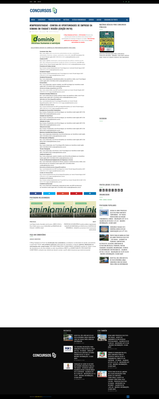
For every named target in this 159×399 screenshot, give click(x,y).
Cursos (91, 20)
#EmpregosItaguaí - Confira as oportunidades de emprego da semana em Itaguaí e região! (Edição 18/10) (85, 210)
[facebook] (123, 2)
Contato (39, 1)
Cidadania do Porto (111, 20)
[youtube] (129, 2)
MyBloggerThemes (47, 396)
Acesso (99, 20)
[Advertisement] (95, 10)
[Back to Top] (128, 396)
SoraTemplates (38, 396)
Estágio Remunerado (79, 20)
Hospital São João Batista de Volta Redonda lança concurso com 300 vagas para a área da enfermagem (119, 261)
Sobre (35, 1)
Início (31, 1)
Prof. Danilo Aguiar (105, 200)
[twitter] (126, 2)
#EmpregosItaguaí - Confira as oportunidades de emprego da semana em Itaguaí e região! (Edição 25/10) (62, 210)
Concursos (41, 20)
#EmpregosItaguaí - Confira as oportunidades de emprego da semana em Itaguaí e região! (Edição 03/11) (40, 210)
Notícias (66, 20)
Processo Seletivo (54, 20)
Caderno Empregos (53, 32)
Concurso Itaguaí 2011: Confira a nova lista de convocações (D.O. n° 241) (118, 229)
